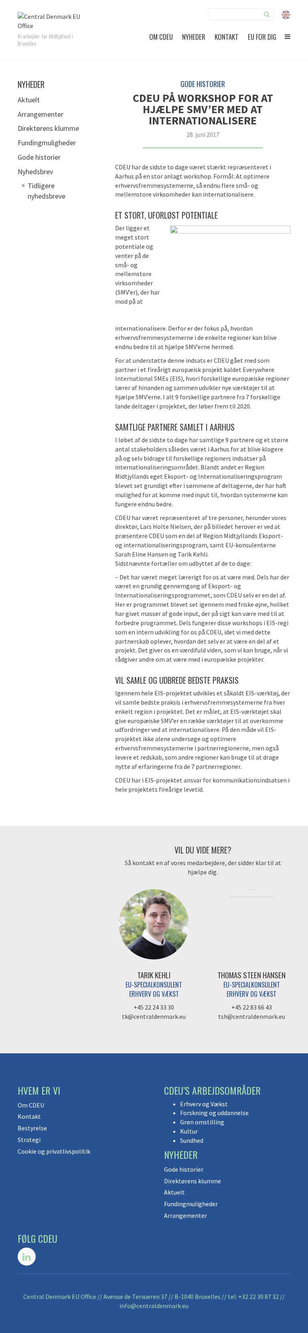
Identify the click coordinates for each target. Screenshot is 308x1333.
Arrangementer (40, 114)
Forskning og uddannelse (214, 1113)
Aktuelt (29, 99)
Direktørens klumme (48, 128)
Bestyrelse (32, 1128)
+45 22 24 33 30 (154, 1007)
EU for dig (262, 37)
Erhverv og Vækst (204, 1104)
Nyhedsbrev (35, 171)
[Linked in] (27, 1257)
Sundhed (191, 1140)
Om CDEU (161, 37)
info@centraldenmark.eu (154, 1306)
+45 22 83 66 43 (251, 1007)
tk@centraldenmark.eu (154, 1016)
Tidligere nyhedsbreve (46, 191)
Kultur (189, 1131)
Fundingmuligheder (47, 142)
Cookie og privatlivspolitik (54, 1151)
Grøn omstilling (202, 1122)
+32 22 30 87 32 (258, 1296)
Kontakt (227, 37)
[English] (286, 14)
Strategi (29, 1140)
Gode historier (39, 157)
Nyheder (193, 37)
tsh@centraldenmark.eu (251, 1016)
